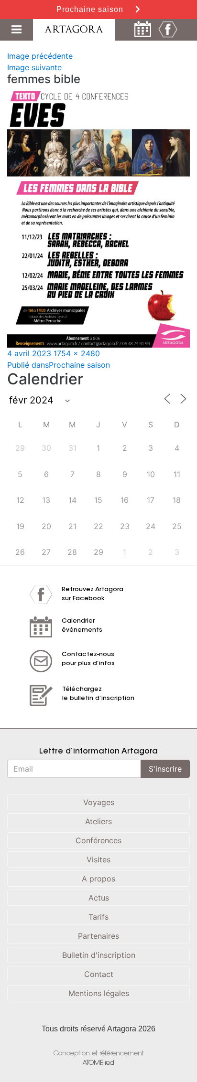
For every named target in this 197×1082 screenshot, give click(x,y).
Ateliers (98, 821)
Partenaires (98, 936)
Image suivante (34, 67)
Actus (98, 897)
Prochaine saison (91, 9)
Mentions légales (98, 993)
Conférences (98, 840)
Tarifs (98, 917)
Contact (98, 974)
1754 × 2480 (77, 353)
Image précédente (40, 56)
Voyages (98, 802)
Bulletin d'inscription (98, 955)
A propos (98, 878)
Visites (98, 859)
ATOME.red (98, 1063)
